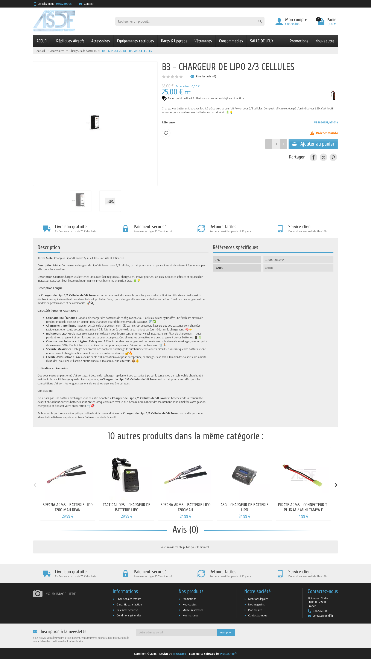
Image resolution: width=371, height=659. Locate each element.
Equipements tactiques (135, 40)
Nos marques (190, 615)
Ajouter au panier (317, 144)
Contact (89, 4)
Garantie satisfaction (129, 604)
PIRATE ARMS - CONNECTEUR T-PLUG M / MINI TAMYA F (303, 507)
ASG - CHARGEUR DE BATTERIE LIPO (244, 507)
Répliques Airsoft (70, 40)
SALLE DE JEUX (261, 40)
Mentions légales (258, 599)
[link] (313, 157)
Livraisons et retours (129, 599)
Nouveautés (325, 40)
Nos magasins (256, 604)
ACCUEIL (42, 40)
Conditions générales (129, 615)
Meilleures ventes (192, 610)
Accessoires (100, 40)
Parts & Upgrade (174, 40)
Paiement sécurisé (127, 610)
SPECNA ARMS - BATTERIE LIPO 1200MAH (185, 507)
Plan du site (255, 610)
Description (49, 247)
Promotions (299, 40)
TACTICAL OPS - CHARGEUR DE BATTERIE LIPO (126, 507)
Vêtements (203, 40)
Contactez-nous (257, 615)
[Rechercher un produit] (260, 21)
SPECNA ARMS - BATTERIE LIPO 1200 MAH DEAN (68, 507)
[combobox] (185, 21)
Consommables (231, 40)
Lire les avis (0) (206, 76)
